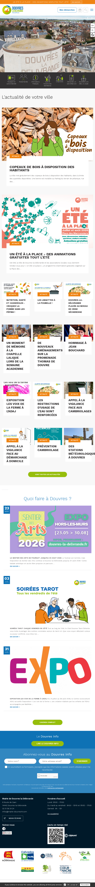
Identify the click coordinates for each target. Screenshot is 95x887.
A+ (92, 25)
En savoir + (76, 2)
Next (92, 17)
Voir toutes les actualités (47, 474)
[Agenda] (80, 9)
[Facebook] (3, 829)
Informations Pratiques (35, 83)
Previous (87, 17)
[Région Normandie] (8, 856)
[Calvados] (27, 856)
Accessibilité (53, 814)
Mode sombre (92, 35)
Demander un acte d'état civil (71, 83)
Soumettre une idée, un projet (83, 83)
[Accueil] (12, 9)
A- (93, 30)
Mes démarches (67, 10)
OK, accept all (72, 885)
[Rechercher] (85, 9)
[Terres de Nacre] (65, 869)
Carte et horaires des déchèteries (47, 84)
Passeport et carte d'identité (11, 83)
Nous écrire (15, 818)
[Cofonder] (7, 833)
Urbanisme (59, 81)
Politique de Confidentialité (55, 788)
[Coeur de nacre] (46, 856)
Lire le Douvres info (48, 743)
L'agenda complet (47, 722)
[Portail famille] (23, 78)
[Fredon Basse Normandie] (84, 856)
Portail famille (23, 82)
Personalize (85, 885)
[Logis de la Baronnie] (46, 869)
